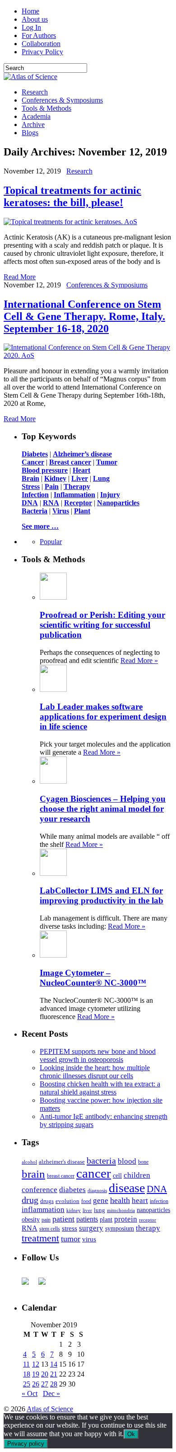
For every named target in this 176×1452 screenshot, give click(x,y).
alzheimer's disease (62, 1162)
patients (87, 1219)
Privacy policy (25, 1443)
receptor (147, 1219)
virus (89, 1239)
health (120, 1200)
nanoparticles (153, 1209)
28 (53, 1384)
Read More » (139, 660)
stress (69, 1228)
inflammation (43, 1209)
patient (63, 1218)
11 (26, 1364)
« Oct (29, 1393)
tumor (70, 1238)
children (137, 1175)
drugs (47, 1201)
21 (53, 1374)
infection (159, 1201)
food (86, 1201)
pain (46, 1220)
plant (106, 1219)
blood (127, 1161)
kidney (73, 1210)
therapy (148, 1228)
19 (35, 1374)
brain (33, 1174)
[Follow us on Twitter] (45, 1285)
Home (30, 11)
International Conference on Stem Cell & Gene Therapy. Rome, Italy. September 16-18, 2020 (84, 316)
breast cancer (60, 1176)
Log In (31, 27)
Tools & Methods (46, 108)
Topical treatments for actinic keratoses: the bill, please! (72, 196)
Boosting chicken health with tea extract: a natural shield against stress (100, 1088)
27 (44, 1384)
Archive (33, 124)
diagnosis (97, 1190)
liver (87, 1210)
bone (143, 1162)
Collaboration (41, 43)
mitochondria (121, 1210)
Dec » (51, 1393)
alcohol (29, 1162)
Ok (131, 1434)
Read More (20, 277)
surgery (91, 1228)
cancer (93, 1173)
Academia (36, 116)
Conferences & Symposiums (62, 100)
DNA (157, 1189)
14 (53, 1364)
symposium (119, 1228)
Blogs (30, 132)
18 (26, 1374)
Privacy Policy (42, 52)
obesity (31, 1219)
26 (35, 1384)
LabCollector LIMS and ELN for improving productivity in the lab (101, 895)
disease (127, 1188)
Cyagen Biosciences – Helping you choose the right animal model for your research (103, 808)
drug (30, 1200)
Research (35, 92)
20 (44, 1374)
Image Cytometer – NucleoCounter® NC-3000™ (93, 977)
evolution (67, 1201)
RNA (29, 1228)
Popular (51, 541)
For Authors (39, 35)
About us (35, 19)
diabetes (72, 1189)
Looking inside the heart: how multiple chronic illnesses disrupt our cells (95, 1072)
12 (35, 1364)
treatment (40, 1238)
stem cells (49, 1229)
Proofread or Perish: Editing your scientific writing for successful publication (102, 624)
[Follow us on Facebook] (29, 1285)
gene (100, 1200)
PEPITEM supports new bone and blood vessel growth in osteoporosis (98, 1055)
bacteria (101, 1160)
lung (99, 1210)
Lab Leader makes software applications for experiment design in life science (103, 716)
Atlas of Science (50, 1409)
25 (26, 1384)
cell (117, 1175)
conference (39, 1189)
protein (125, 1219)
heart (140, 1200)
